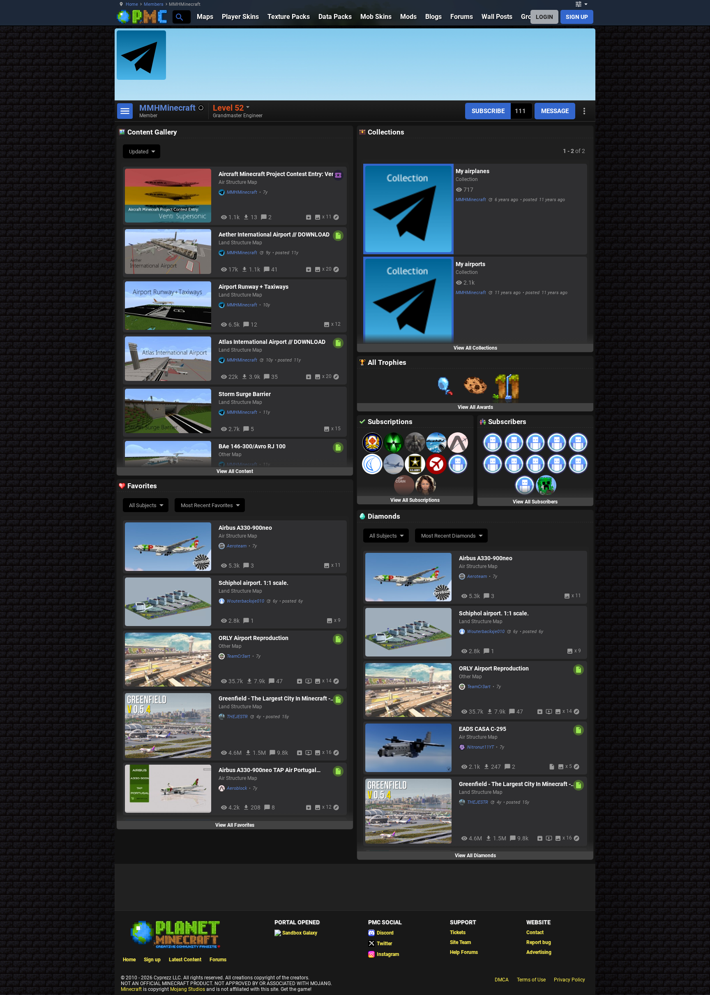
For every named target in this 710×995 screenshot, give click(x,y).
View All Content (235, 471)
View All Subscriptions (415, 500)
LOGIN (544, 17)
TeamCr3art (238, 656)
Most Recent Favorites (207, 505)
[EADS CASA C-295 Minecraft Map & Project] (410, 748)
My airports (470, 264)
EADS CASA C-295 (482, 729)
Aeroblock (237, 788)
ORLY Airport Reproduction (253, 638)
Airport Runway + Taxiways (253, 286)
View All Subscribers (535, 502)
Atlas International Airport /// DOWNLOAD (272, 342)
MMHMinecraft (242, 192)
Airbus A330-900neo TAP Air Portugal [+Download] (267, 770)
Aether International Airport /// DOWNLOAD (274, 234)
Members (154, 4)
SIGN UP (577, 17)
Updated (138, 151)
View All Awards (475, 407)
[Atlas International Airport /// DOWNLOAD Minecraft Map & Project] (169, 359)
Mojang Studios (187, 989)
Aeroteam (237, 546)
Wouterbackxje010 (245, 601)
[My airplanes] (408, 209)
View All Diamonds (475, 855)
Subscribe (488, 111)
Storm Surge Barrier (245, 394)
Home (132, 4)
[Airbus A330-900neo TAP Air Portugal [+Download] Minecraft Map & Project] (169, 789)
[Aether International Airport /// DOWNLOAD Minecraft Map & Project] (169, 252)
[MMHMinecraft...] (178, 16)
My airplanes (472, 171)
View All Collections (475, 348)
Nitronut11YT (480, 747)
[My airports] (408, 302)
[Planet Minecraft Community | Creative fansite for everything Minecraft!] (174, 934)
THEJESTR (237, 716)
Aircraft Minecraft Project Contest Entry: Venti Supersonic (279, 174)
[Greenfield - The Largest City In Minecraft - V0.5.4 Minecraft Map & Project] (169, 725)
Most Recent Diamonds (448, 536)
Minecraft (131, 989)
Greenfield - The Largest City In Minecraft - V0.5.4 (274, 698)
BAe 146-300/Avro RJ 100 (252, 446)
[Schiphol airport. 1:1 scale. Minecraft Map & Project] (169, 602)
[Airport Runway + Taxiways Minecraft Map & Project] (169, 305)
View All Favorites (234, 825)
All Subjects (143, 505)
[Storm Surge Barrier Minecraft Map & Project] (169, 411)
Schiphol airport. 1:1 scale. (253, 583)
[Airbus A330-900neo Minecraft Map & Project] (169, 546)
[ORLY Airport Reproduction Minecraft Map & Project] (169, 660)
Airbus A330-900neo (245, 527)
